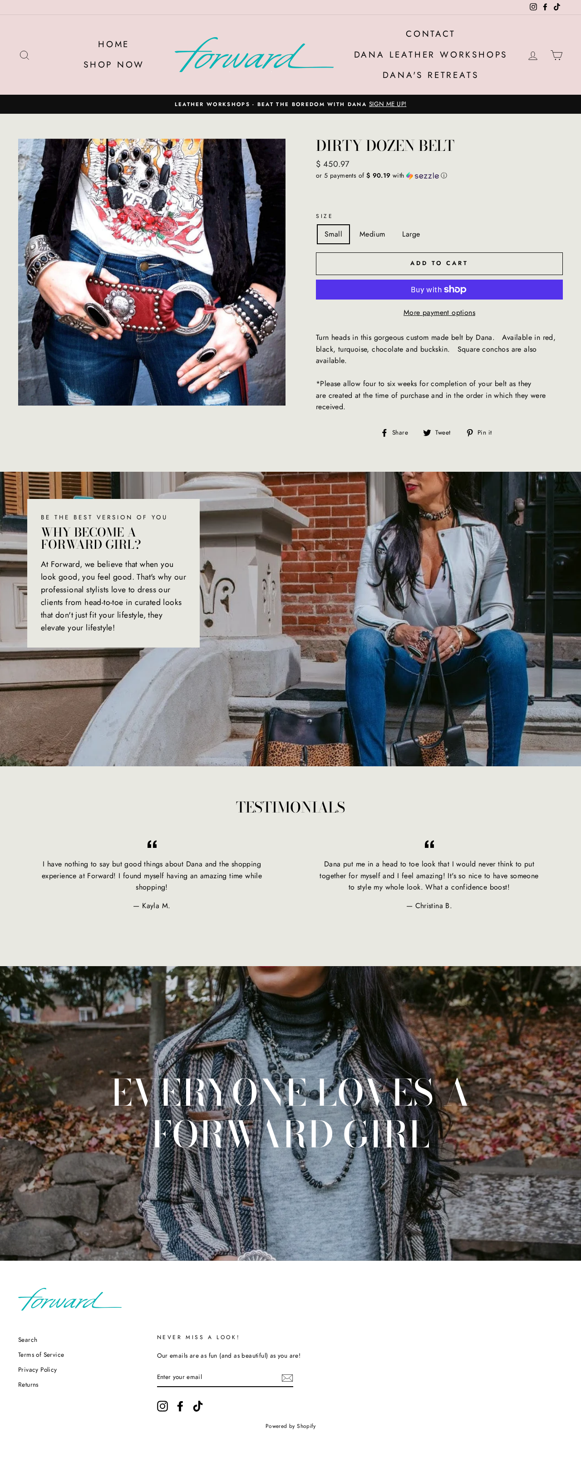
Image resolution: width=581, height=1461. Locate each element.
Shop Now (114, 64)
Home (113, 44)
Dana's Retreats (430, 75)
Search (27, 1339)
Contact (431, 34)
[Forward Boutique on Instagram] (162, 1406)
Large (411, 234)
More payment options (439, 312)
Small (333, 234)
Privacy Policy (37, 1369)
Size (324, 216)
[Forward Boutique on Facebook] (180, 1406)
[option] (290, 104)
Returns (28, 1384)
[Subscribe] (287, 1377)
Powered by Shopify (290, 1426)
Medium (372, 234)
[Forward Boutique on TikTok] (197, 1406)
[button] (439, 175)
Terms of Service (41, 1354)
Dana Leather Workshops (431, 54)
